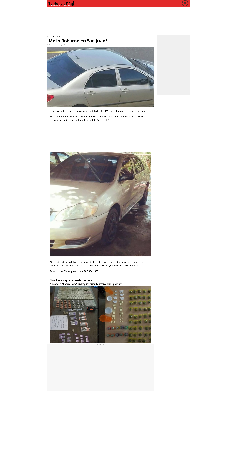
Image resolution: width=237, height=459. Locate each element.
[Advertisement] (102, 21)
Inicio (49, 37)
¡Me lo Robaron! (58, 37)
